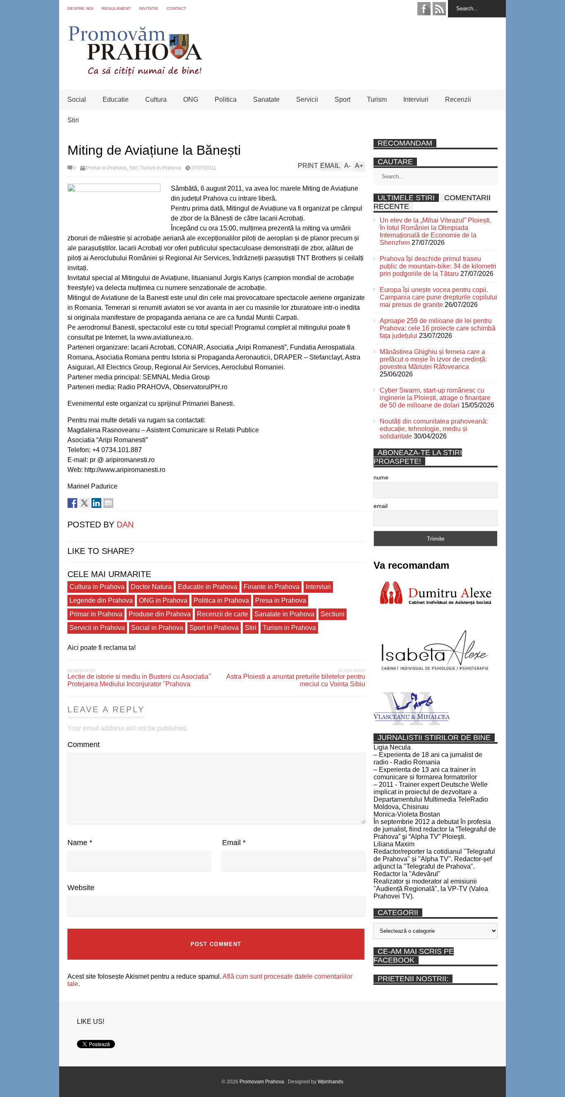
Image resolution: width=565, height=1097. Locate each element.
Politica (226, 99)
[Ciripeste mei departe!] (84, 503)
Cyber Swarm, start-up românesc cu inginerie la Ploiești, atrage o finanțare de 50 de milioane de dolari (435, 398)
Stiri (73, 120)
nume (380, 477)
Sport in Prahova (214, 627)
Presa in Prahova (280, 600)
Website (80, 888)
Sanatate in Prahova (284, 614)
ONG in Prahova (163, 600)
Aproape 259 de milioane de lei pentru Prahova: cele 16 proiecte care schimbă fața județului (438, 328)
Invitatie (148, 8)
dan (125, 524)
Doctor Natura (151, 586)
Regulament (116, 8)
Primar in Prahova (106, 168)
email (380, 506)
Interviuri (416, 99)
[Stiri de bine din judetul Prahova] (135, 73)
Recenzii (458, 99)
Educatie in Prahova (207, 586)
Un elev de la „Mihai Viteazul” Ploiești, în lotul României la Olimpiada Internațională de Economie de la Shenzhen (435, 231)
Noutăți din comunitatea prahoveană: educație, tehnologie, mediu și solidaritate (434, 429)
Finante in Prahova (271, 586)
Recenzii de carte (222, 614)
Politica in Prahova (221, 600)
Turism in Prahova (160, 168)
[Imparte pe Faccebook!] (72, 503)
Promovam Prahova (262, 1082)
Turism (377, 99)
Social (76, 99)
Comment (83, 744)
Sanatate (266, 99)
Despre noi (80, 8)
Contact (176, 8)
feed (439, 8)
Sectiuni (333, 614)
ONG (190, 99)
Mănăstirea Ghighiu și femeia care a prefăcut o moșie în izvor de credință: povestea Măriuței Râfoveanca (433, 359)
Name (79, 842)
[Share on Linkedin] (96, 503)
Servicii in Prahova (97, 627)
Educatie (116, 99)
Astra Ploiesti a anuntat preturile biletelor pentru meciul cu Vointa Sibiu (295, 680)
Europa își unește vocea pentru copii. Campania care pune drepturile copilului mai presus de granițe (438, 297)
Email (234, 842)
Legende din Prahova (101, 600)
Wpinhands (330, 1082)
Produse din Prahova (160, 614)
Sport (342, 99)
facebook (424, 8)
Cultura (156, 99)
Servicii (307, 99)
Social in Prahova (157, 627)
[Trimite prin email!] (108, 503)
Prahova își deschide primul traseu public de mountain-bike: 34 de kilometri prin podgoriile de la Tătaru (438, 266)
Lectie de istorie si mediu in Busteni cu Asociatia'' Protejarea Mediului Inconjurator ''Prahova (139, 680)
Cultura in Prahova (96, 586)
